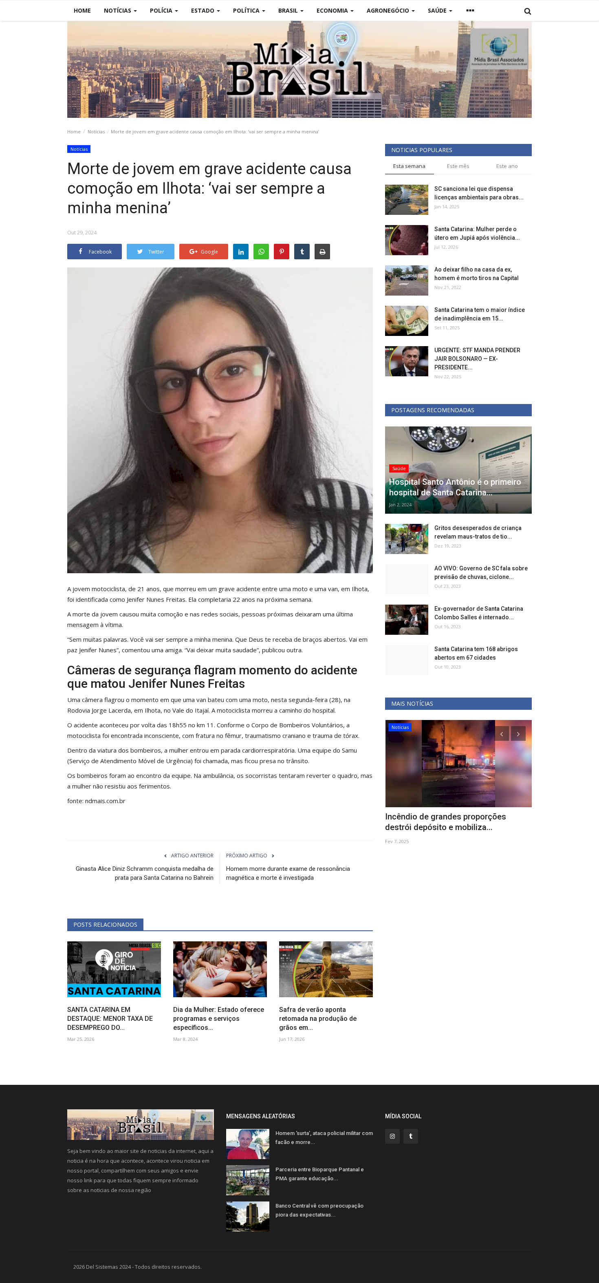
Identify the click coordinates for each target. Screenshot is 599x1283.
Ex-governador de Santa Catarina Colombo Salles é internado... (478, 613)
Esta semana (409, 166)
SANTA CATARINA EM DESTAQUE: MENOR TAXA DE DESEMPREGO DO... (110, 1018)
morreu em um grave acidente (217, 589)
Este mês (458, 166)
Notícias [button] (118, 10)
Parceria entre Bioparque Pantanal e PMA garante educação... (319, 1173)
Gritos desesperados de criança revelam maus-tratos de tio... (478, 532)
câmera (92, 700)
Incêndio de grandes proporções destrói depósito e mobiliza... (445, 822)
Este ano (507, 166)
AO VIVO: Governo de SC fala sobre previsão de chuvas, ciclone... (481, 572)
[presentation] (501, 733)
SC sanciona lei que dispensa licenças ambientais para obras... (479, 193)
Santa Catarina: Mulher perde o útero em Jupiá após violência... (477, 233)
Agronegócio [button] (389, 10)
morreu (262, 710)
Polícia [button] (162, 10)
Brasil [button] (289, 10)
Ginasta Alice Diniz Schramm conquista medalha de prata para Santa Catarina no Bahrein (145, 873)
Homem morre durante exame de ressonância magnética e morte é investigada (288, 873)
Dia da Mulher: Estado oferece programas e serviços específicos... (218, 1018)
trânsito (297, 761)
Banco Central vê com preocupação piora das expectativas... (319, 1210)
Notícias (96, 131)
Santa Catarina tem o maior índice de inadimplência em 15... (479, 314)
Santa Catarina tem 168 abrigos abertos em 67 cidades (476, 653)
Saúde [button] (438, 10)
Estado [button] (203, 10)
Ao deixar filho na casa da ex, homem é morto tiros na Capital (476, 273)
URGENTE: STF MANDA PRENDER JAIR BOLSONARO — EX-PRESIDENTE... (477, 359)
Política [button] (247, 10)
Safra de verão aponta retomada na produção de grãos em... (318, 1018)
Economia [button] (333, 10)
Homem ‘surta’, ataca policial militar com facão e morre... (324, 1137)
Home (82, 10)
